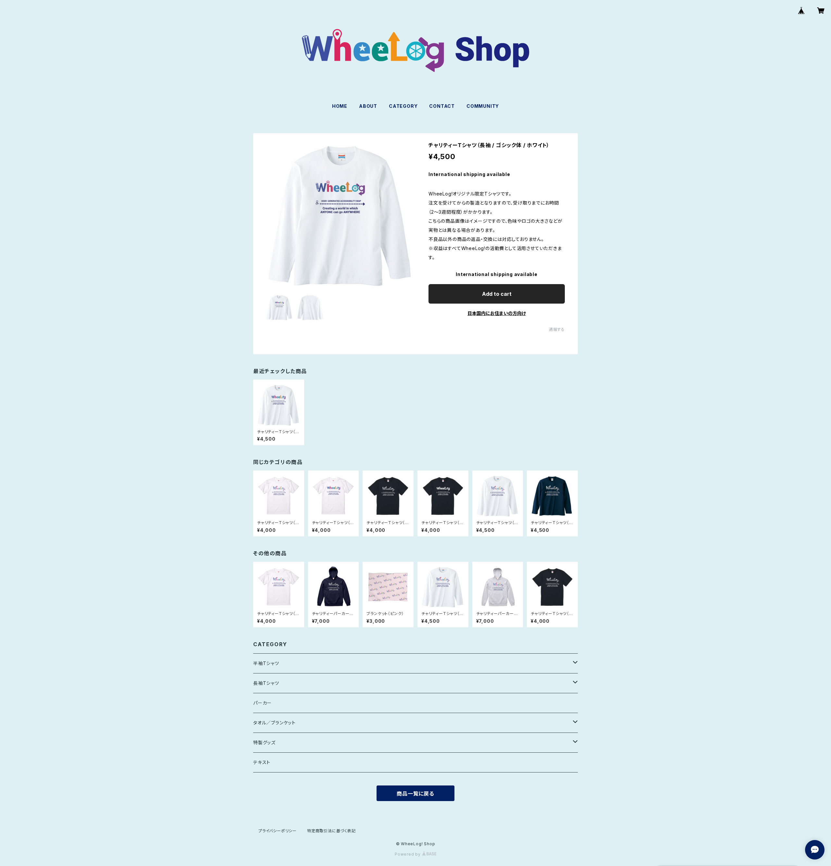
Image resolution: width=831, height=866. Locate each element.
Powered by (408, 854)
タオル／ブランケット (274, 722)
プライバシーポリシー (277, 830)
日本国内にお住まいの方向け (496, 313)
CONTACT (442, 106)
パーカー (262, 703)
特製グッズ (264, 742)
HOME (339, 106)
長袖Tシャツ (266, 683)
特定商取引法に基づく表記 (331, 830)
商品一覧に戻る (415, 793)
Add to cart (497, 294)
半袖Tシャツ (266, 663)
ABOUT (368, 106)
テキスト (261, 762)
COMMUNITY (482, 106)
